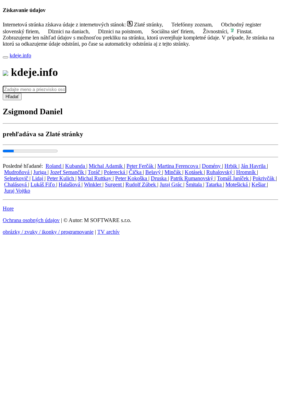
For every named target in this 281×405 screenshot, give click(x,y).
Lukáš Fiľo (43, 184)
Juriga (40, 172)
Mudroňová (17, 172)
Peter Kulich (61, 178)
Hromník (246, 172)
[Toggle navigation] (5, 57)
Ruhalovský (220, 172)
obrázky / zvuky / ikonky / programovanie (48, 232)
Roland (54, 166)
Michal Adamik (106, 166)
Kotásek (194, 172)
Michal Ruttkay (95, 178)
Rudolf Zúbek (141, 184)
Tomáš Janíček (233, 178)
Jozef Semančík (67, 172)
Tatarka (214, 184)
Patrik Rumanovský (192, 178)
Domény (212, 166)
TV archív (108, 232)
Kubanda (75, 166)
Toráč (94, 172)
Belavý (153, 172)
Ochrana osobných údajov (31, 220)
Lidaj (38, 178)
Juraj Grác (171, 184)
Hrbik (231, 166)
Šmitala (194, 184)
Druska (159, 178)
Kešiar (259, 184)
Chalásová (16, 184)
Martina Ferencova (178, 166)
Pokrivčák (264, 178)
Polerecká (115, 172)
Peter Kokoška (131, 178)
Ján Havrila (254, 166)
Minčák (173, 172)
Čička (136, 172)
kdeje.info (20, 55)
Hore (8, 208)
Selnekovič (16, 178)
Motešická (237, 184)
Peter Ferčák (140, 166)
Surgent (114, 184)
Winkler (93, 184)
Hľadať (12, 96)
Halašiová (70, 184)
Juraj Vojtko (17, 191)
